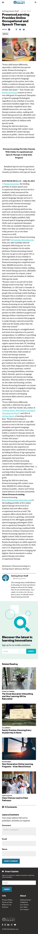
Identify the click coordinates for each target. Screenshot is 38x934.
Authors (5, 907)
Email (4, 839)
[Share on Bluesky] (20, 29)
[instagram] (5, 925)
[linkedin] (8, 925)
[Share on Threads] (16, 29)
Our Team (24, 907)
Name (4, 849)
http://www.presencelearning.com (17, 500)
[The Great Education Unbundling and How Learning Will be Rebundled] (19, 678)
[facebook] (2, 925)
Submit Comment (11, 861)
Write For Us (6, 905)
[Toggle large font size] (36, 467)
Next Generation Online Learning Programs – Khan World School (17, 765)
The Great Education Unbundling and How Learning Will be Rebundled (17, 696)
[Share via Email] (24, 29)
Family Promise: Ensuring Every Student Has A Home (16, 731)
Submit (31, 651)
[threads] (12, 925)
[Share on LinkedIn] (13, 29)
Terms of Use (7, 902)
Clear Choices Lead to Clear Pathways (15, 799)
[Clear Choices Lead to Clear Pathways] (19, 782)
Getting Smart (8, 416)
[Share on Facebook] (9, 29)
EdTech (5, 34)
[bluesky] (15, 925)
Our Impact (24, 909)
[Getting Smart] (19, 2)
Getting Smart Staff (10, 11)
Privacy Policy (7, 900)
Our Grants (24, 905)
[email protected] (22, 597)
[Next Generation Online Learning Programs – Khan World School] (19, 749)
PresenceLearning (9, 92)
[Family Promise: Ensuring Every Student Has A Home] (19, 715)
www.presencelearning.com (22, 239)
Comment (6, 825)
